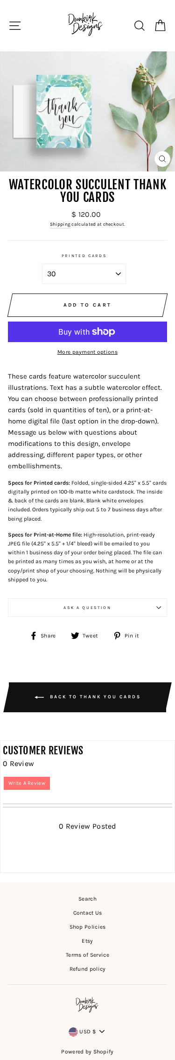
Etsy (87, 941)
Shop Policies (88, 927)
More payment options (87, 352)
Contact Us (87, 913)
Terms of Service (87, 955)
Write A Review (26, 783)
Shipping (60, 224)
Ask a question (87, 607)
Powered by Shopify (87, 1051)
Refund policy (88, 969)
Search (87, 898)
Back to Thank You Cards (94, 697)
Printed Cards (84, 255)
